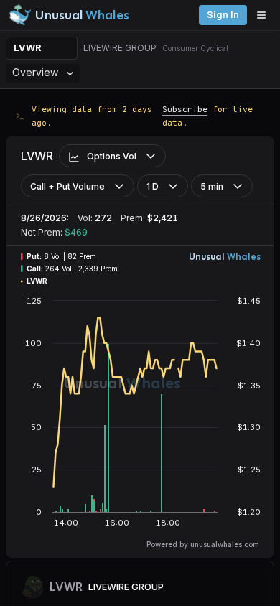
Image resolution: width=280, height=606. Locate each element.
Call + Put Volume (67, 186)
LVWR (28, 47)
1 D (152, 186)
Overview (35, 72)
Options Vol (111, 156)
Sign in (223, 14)
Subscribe (184, 108)
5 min (211, 186)
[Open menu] (265, 15)
